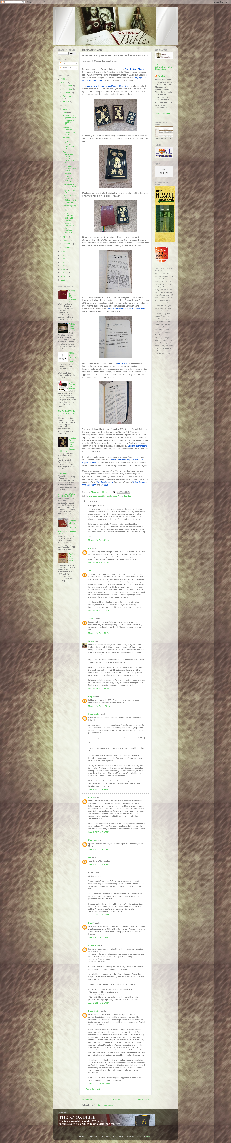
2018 (63, 79)
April (65, 237)
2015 (63, 255)
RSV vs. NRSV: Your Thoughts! (72, 558)
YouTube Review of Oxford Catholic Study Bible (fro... (68, 157)
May (65, 112)
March (66, 240)
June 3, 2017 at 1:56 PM (98, 915)
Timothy (161, 76)
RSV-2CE (127, 496)
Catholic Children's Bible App (68, 179)
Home (116, 1099)
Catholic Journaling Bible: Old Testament (68, 217)
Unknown (92, 840)
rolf (89, 548)
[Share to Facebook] (126, 492)
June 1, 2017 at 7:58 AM (98, 789)
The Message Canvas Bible (69, 185)
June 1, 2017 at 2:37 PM (98, 832)
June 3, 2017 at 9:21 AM (98, 850)
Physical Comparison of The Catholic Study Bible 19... (69, 143)
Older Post (143, 1099)
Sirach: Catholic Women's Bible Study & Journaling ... (69, 199)
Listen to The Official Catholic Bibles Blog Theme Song (163, 67)
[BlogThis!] (121, 492)
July (65, 105)
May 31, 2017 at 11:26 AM (99, 706)
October (66, 93)
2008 (63, 280)
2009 (63, 276)
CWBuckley (93, 946)
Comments (66, 68)
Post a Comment (93, 1089)
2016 (63, 252)
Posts (63, 63)
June (65, 109)
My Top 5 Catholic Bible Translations (72, 296)
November (67, 89)
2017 (63, 83)
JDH (90, 571)
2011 (63, 269)
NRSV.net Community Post (72, 357)
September (67, 96)
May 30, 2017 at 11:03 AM (99, 611)
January (66, 247)
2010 (63, 273)
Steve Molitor (94, 714)
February (67, 244)
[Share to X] (123, 492)
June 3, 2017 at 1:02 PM (98, 865)
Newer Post (88, 1099)
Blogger (149, 1136)
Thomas (92, 619)
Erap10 (91, 697)
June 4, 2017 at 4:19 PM (98, 937)
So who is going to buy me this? (69, 208)
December (67, 86)
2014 (63, 259)
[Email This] (118, 492)
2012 (63, 266)
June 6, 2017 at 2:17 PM (98, 1003)
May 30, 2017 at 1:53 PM (98, 633)
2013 (63, 262)
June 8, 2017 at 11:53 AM (99, 1084)
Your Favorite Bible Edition (72, 385)
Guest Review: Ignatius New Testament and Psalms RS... (69, 119)
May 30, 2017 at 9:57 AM (98, 563)
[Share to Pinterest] (128, 492)
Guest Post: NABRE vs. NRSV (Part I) (66, 495)
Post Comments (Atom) (103, 1105)
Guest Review (103, 496)
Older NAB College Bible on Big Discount (69, 170)
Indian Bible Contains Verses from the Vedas (69, 131)
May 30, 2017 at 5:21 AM (98, 540)
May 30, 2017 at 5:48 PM (98, 689)
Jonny (91, 641)
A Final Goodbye (65, 474)
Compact (93, 496)
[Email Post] (114, 492)
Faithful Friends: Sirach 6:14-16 (72, 327)
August (66, 102)
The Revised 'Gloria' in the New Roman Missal (66, 413)
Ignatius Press (116, 496)
